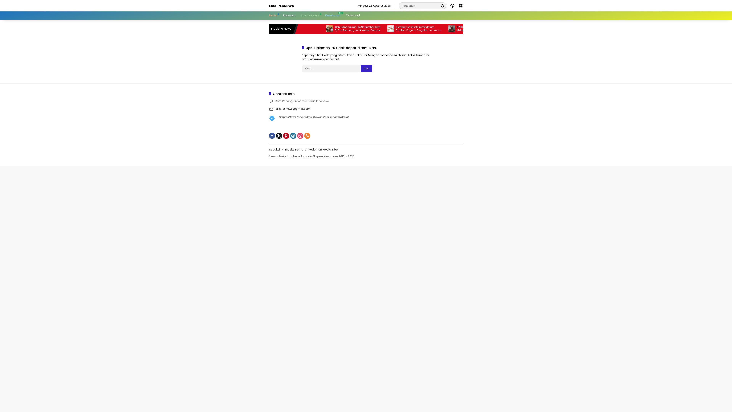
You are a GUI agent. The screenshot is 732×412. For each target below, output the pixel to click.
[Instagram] (300, 136)
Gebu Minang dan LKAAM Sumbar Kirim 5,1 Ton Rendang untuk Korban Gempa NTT (343, 29)
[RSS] (307, 136)
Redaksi (274, 149)
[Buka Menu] (460, 5)
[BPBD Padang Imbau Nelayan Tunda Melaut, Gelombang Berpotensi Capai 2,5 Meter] (436, 28)
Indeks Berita (294, 149)
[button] (442, 5)
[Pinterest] (286, 136)
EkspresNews (281, 5)
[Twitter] (279, 136)
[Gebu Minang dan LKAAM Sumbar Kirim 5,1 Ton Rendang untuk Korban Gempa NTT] (314, 28)
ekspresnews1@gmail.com (292, 109)
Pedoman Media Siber (324, 149)
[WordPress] (293, 136)
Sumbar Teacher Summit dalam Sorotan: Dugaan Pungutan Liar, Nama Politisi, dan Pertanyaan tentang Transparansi (403, 29)
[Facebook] (272, 136)
